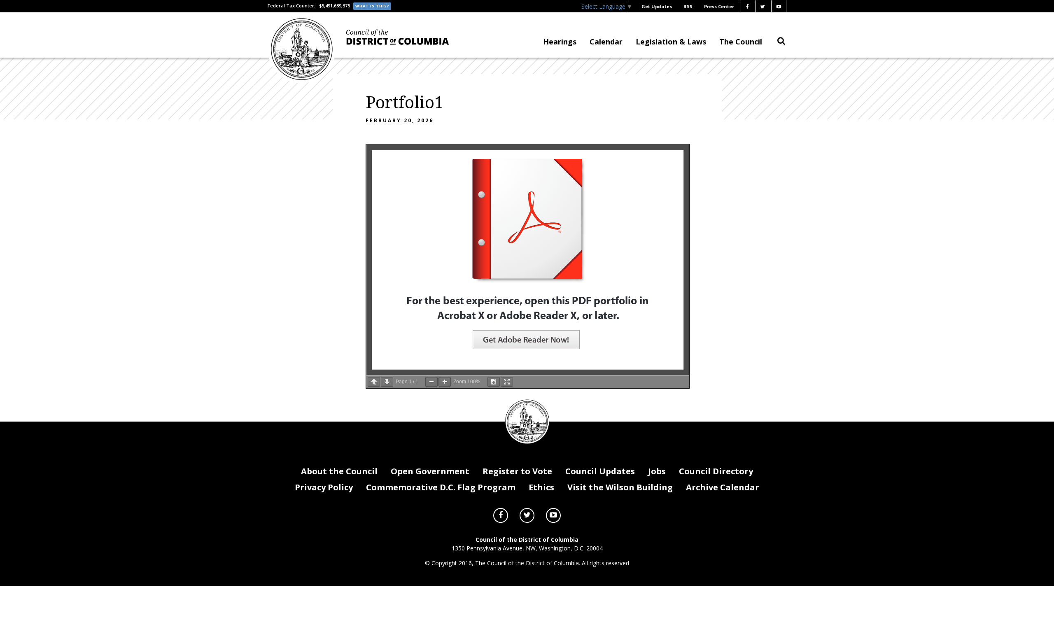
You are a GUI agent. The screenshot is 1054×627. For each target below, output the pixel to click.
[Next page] (387, 382)
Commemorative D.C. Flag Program (440, 487)
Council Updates (600, 471)
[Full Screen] (507, 382)
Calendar (606, 42)
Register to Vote (517, 471)
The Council (740, 42)
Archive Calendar (722, 487)
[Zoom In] (444, 382)
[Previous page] (374, 382)
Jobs (657, 471)
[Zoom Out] (431, 382)
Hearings (559, 42)
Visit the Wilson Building (620, 487)
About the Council (339, 471)
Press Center (719, 6)
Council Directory (716, 471)
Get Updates (656, 6)
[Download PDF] (493, 382)
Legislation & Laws (671, 42)
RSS (688, 6)
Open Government (430, 471)
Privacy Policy (324, 487)
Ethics (541, 487)
